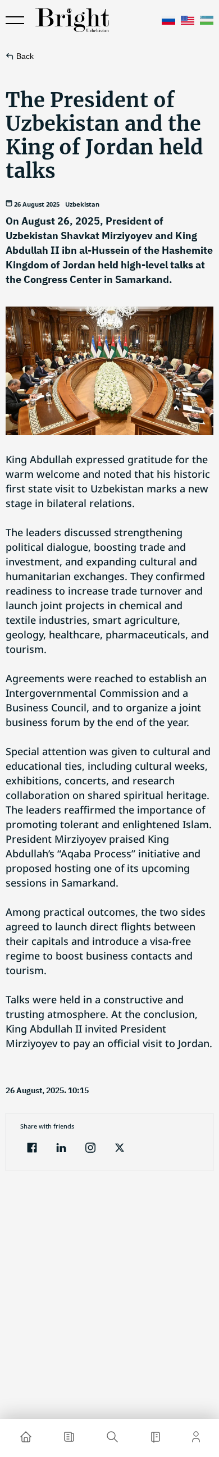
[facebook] (32, 1149)
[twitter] (119, 1149)
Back (25, 56)
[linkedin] (61, 1149)
